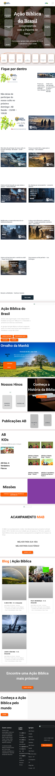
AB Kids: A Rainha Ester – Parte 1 (33, 473)
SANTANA (12, 60)
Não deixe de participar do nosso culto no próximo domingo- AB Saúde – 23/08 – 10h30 (9, 104)
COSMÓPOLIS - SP (43, 60)
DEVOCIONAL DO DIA (7, 16)
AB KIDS (8, 44)
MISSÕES (47, 44)
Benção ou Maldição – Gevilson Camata (12, 293)
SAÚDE (19, 60)
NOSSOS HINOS (47, 16)
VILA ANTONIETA (27, 60)
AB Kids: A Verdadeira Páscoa (5, 465)
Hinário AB (20, 403)
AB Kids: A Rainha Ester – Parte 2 (46, 456)
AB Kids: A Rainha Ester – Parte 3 (33, 456)
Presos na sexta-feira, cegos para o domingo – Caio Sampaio (41, 87)
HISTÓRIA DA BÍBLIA (47, 27)
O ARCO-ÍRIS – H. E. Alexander (13, 603)
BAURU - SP (35, 60)
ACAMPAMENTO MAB (8, 27)
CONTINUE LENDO (9, 365)
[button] (53, 3)
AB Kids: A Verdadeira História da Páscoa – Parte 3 (47, 474)
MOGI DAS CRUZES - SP (51, 60)
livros (47, 422)
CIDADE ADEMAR (4, 60)
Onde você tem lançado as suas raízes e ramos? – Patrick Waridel (50, 87)
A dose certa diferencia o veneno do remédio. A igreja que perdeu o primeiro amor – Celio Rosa (40, 222)
